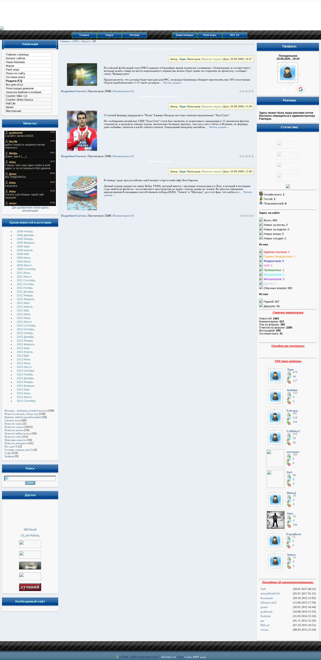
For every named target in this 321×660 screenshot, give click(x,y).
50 (294, 442)
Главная (84, 35)
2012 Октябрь (25, 329)
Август (85, 41)
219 (295, 434)
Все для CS (11, 446)
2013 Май (23, 355)
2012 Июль (24, 317)
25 (293, 537)
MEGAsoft (30, 529)
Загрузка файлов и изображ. (24, 92)
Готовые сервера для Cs (19, 449)
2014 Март (23, 389)
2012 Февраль (26, 299)
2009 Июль (24, 261)
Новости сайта (13, 436)
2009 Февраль (26, 242)
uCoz (180, 656)
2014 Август (24, 397)
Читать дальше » (173, 82)
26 (294, 516)
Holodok (266, 616)
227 (295, 380)
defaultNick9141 (270, 593)
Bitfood (265, 625)
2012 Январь (25, 295)
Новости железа (14, 430)
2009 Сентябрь (26, 269)
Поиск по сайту (15, 73)
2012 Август (24, 321)
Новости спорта (14, 426)
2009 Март (23, 246)
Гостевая (134, 35)
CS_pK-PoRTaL (30, 535)
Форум (109, 35)
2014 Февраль (26, 385)
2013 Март (23, 348)
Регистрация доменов (20, 88)
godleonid (266, 611)
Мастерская (13, 110)
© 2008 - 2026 (128, 656)
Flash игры (209, 35)
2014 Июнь (24, 393)
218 (295, 417)
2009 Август (24, 265)
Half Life (11, 103)
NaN (263, 588)
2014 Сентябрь (26, 400)
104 (295, 422)
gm (262, 620)
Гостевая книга (15, 77)
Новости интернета (16, 443)
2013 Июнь (24, 359)
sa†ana (264, 629)
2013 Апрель (25, 351)
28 (294, 438)
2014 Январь (25, 381)
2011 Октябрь (25, 284)
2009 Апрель (25, 250)
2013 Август (24, 366)
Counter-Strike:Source (19, 99)
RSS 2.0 (234, 35)
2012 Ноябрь (25, 333)
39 (294, 495)
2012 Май (23, 310)
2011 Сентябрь (26, 280)
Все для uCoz (14, 84)
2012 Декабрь (25, 336)
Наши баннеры (184, 35)
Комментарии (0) (123, 91)
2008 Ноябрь (25, 231)
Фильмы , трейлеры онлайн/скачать (26, 410)
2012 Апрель (25, 306)
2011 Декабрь (25, 291)
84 (294, 376)
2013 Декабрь (25, 378)
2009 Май (23, 253)
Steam (10, 107)
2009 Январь (25, 238)
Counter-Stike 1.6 (16, 95)
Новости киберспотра (18, 433)
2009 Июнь (24, 257)
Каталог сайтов (15, 58)
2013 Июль (24, 363)
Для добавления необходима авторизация (30, 209)
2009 (75, 41)
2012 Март (23, 302)
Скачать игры (13, 420)
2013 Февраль (26, 344)
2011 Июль (23, 272)
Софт (8, 452)
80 (294, 475)
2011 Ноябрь (25, 287)
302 (295, 413)
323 (295, 392)
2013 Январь (25, 340)
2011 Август (24, 276)
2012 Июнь (24, 314)
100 (295, 454)
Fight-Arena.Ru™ (148, 656)
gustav (264, 607)
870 (295, 372)
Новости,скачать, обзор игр (21, 413)
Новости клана (13, 423)
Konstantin (267, 598)
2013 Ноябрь (25, 374)
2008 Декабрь (25, 235)
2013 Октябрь (25, 370)
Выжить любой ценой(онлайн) (23, 417)
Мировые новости (15, 439)
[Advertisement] (30, 513)
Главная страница (17, 54)
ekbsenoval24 (269, 602)
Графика (9, 456)
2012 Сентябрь (26, 325)
